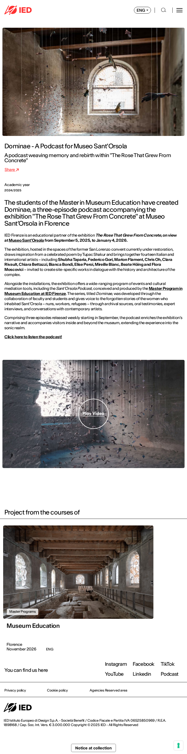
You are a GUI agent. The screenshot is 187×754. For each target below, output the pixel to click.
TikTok (168, 664)
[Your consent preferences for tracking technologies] (178, 745)
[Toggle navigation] (179, 10)
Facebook (143, 664)
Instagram (116, 664)
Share (10, 169)
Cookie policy (57, 690)
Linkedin (142, 674)
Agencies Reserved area (108, 690)
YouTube (114, 674)
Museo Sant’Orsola (26, 240)
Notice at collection (93, 747)
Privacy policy (15, 690)
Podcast (169, 674)
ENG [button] (141, 10)
